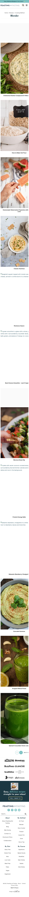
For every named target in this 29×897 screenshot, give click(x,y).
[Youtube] (19, 810)
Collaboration (7, 840)
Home (6, 13)
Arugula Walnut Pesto (19, 688)
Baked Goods (21, 853)
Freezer (21, 831)
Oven (21, 838)
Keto (7, 856)
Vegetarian (8, 874)
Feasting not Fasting (10, 5)
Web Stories (7, 830)
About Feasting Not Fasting (7, 822)
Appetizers (21, 849)
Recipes (11, 13)
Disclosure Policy (7, 837)
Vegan (7, 870)
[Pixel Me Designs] (17, 891)
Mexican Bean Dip (19, 460)
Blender (21, 824)
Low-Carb (7, 860)
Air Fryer (21, 821)
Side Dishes (21, 867)
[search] (23, 5)
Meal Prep (7, 863)
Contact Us (7, 833)
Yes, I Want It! (15, 798)
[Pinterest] (12, 810)
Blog (7, 826)
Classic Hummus (19, 268)
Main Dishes (21, 860)
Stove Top (21, 842)
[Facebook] (8, 810)
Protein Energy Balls (19, 517)
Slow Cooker (21, 828)
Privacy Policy (14, 885)
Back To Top (14, 887)
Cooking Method (20, 13)
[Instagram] (15, 810)
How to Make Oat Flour (19, 153)
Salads (21, 863)
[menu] (26, 5)
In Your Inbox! (13, 1)
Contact (24, 883)
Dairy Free (7, 849)
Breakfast (21, 856)
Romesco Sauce (19, 326)
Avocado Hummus (19, 631)
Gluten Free (7, 853)
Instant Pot (21, 835)
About (19, 883)
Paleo (7, 867)
